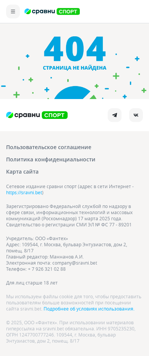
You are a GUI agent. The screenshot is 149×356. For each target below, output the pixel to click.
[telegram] (114, 115)
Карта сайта (22, 171)
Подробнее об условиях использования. (89, 309)
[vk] (136, 115)
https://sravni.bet (24, 192)
